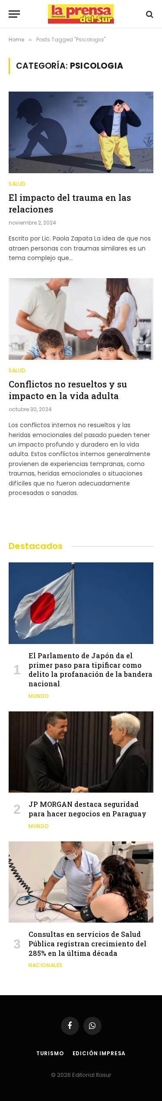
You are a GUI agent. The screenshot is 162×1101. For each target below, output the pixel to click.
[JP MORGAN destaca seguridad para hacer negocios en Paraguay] (81, 752)
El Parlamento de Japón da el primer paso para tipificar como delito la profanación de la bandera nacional (90, 669)
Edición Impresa (99, 1053)
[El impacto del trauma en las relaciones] (81, 132)
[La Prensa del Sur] (81, 14)
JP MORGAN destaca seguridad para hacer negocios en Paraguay (87, 809)
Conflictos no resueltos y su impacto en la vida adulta (68, 389)
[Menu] (14, 14)
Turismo (50, 1053)
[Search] (148, 14)
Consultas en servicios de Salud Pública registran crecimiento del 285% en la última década (87, 944)
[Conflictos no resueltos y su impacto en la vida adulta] (81, 318)
